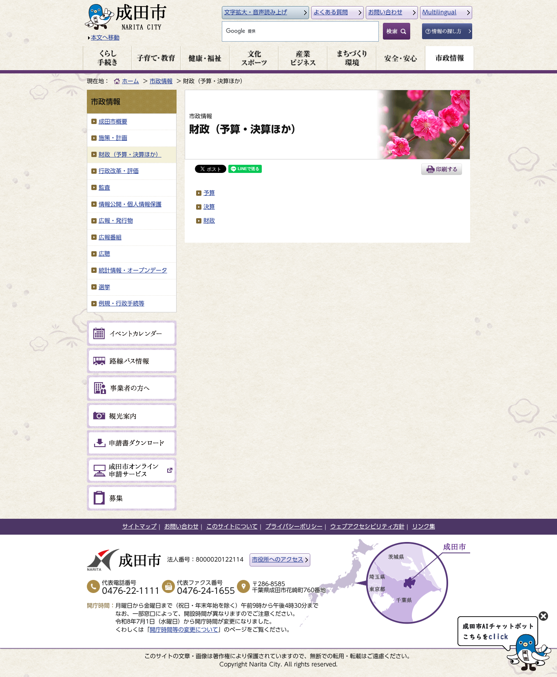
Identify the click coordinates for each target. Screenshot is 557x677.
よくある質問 (331, 12)
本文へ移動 (105, 37)
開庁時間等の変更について (184, 630)
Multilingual (439, 12)
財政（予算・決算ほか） (130, 154)
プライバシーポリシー (294, 526)
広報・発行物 (116, 220)
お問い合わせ (385, 12)
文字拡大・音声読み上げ (255, 12)
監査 (104, 187)
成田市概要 (113, 121)
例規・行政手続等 (121, 303)
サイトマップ (139, 526)
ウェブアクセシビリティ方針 (367, 526)
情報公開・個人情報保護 (130, 204)
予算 (209, 193)
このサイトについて (232, 526)
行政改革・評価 (119, 171)
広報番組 (110, 237)
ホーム (130, 81)
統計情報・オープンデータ (133, 270)
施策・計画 (113, 138)
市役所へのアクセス (277, 559)
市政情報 (161, 81)
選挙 (104, 287)
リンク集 (423, 526)
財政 (209, 220)
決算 (209, 207)
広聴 (104, 254)
